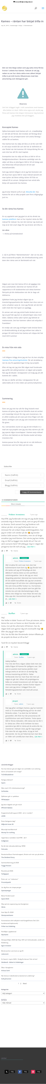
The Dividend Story (8, 857)
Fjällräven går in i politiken (10, 796)
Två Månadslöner (7, 775)
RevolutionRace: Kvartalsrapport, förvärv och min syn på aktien (22, 854)
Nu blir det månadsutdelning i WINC (13, 846)
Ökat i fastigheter (7, 968)
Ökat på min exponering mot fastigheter (15, 904)
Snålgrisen (4, 841)
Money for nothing (8, 832)
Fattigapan (5, 874)
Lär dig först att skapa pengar (11, 887)
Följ (12, 1072)
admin (15, 558)
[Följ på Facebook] (20, 1072)
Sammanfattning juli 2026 (10, 863)
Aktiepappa (5, 799)
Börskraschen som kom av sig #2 (12, 951)
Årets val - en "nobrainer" (9, 879)
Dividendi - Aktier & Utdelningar (12, 962)
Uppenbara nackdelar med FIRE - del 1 (14, 838)
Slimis (3, 907)
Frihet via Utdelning (8, 926)
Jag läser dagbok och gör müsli (11, 805)
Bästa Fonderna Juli (7, 896)
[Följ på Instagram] (33, 1072)
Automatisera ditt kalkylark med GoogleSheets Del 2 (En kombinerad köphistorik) (20, 922)
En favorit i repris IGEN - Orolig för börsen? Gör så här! (19, 959)
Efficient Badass (6, 808)
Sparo (3, 783)
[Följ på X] (6, 1072)
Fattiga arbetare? (7, 780)
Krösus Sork (5, 971)
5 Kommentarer (28, 25)
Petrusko (4, 849)
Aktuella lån (30, 192)
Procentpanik (6, 882)
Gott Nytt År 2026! (7, 912)
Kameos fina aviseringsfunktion (14, 360)
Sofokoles (4, 791)
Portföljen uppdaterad (8, 932)
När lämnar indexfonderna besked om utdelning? (17, 976)
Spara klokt (5, 899)
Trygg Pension (6, 866)
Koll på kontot (6, 979)
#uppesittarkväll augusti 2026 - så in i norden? (17, 813)
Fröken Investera (25, 561)
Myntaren (4, 935)
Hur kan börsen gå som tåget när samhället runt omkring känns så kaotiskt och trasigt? (20, 770)
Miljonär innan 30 (7, 824)
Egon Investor (6, 946)
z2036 (3, 816)
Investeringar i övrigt (16, 25)
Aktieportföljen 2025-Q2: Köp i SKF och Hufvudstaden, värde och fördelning (22, 941)
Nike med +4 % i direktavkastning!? (13, 788)
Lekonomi (4, 954)
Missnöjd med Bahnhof (9, 829)
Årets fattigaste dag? (8, 821)
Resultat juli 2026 (7, 871)
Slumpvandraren (7, 915)
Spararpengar (6, 891)
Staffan (21, 657)
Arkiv (4, 999)
